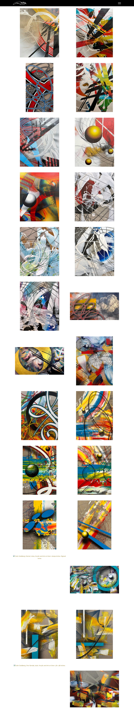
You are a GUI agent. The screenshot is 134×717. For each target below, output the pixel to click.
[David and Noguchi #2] (39, 634)
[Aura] (39, 196)
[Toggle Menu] (119, 3)
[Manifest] (39, 360)
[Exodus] (94, 415)
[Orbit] (94, 360)
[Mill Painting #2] (94, 32)
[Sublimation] (39, 524)
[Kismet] (39, 557)
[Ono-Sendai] (39, 665)
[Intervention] (39, 470)
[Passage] (39, 142)
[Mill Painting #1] (94, 87)
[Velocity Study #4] (94, 196)
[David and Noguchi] (94, 634)
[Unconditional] (39, 415)
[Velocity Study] (39, 306)
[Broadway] (94, 524)
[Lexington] (94, 470)
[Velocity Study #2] (94, 251)
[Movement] (94, 688)
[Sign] (39, 87)
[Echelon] (94, 306)
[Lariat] (94, 142)
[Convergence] (39, 32)
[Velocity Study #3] (39, 251)
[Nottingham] (94, 579)
